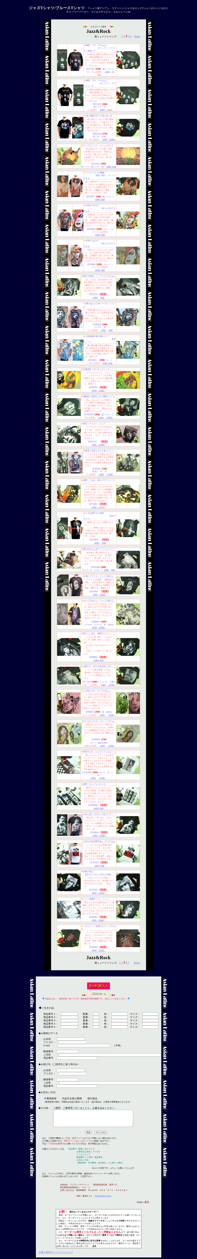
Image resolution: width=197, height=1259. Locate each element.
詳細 (114, 167)
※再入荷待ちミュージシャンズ (55, 1252)
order (97, 199)
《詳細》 (112, 139)
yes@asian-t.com (102, 1196)
